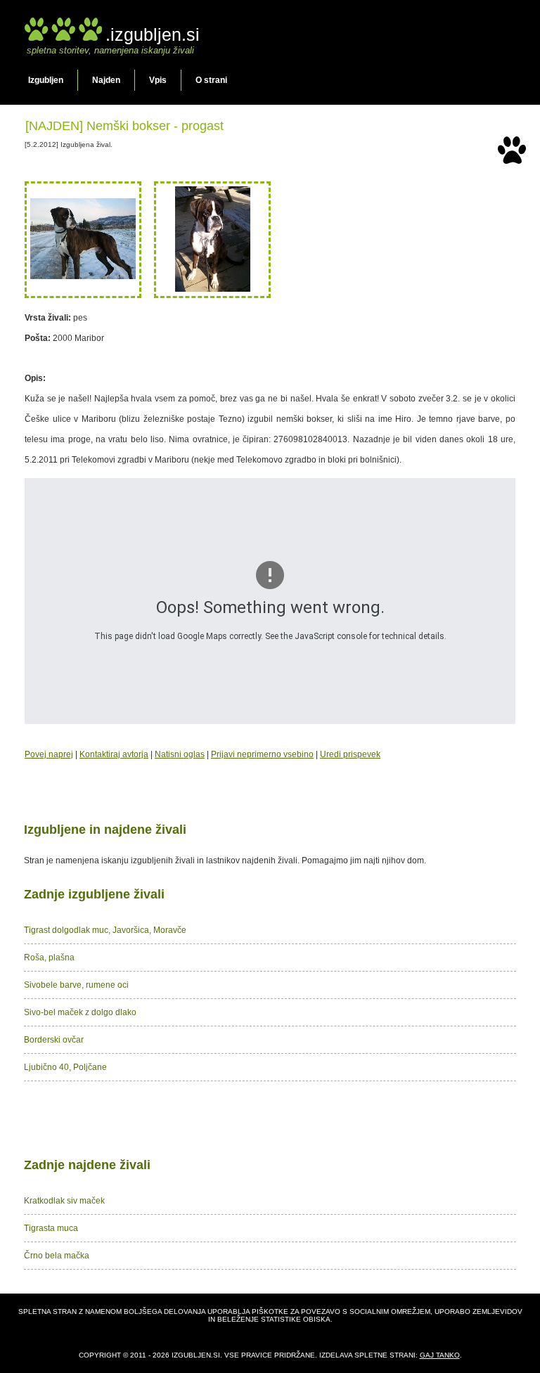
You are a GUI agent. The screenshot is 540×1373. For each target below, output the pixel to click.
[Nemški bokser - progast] (83, 276)
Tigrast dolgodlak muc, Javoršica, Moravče (105, 930)
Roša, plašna (49, 957)
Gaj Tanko (440, 1355)
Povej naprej (49, 754)
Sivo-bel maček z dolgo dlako (80, 1012)
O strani (211, 80)
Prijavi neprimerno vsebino (262, 754)
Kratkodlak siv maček (64, 1201)
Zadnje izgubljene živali (94, 894)
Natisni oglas (180, 754)
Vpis (158, 80)
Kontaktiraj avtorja (113, 754)
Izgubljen (45, 80)
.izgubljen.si (152, 34)
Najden (106, 80)
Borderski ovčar (54, 1040)
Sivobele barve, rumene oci (76, 985)
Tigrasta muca (51, 1228)
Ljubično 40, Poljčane (65, 1067)
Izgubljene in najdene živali (105, 830)
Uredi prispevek (350, 754)
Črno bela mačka (56, 1256)
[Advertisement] (270, 1116)
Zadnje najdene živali (87, 1165)
